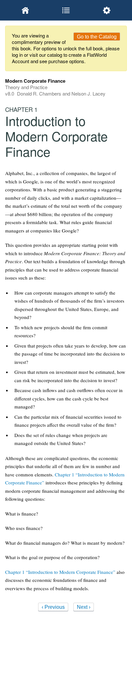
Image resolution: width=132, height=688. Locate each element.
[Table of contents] (66, 10)
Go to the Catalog (97, 36)
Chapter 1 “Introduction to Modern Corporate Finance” (60, 572)
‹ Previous (53, 607)
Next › (83, 607)
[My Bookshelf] (25, 10)
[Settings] (106, 10)
